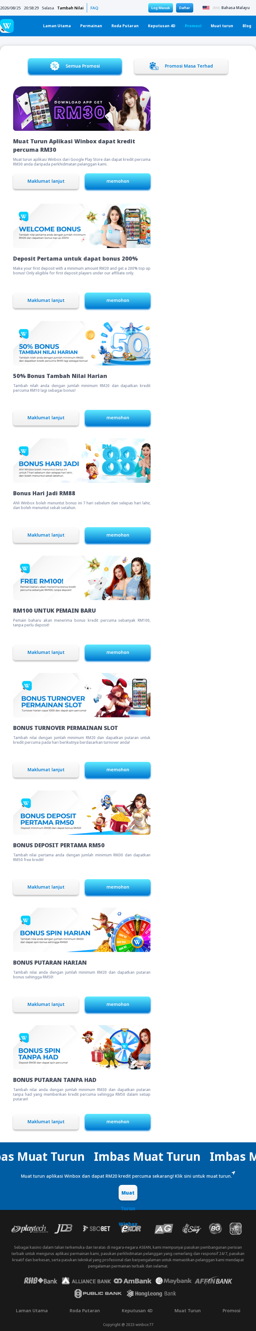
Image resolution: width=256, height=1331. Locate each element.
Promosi (193, 25)
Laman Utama (57, 25)
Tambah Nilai (70, 8)
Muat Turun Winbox (128, 1195)
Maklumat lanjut (46, 181)
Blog (247, 25)
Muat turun (222, 25)
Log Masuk (160, 7)
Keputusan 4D (161, 25)
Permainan (91, 25)
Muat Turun (188, 1310)
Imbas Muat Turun (95, 1156)
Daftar (184, 7)
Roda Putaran (125, 25)
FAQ (94, 8)
